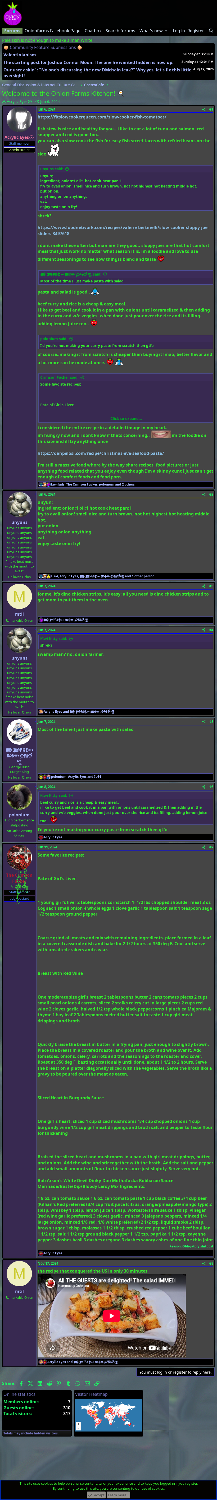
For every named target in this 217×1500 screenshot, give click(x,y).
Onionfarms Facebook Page (52, 31)
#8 (211, 1263)
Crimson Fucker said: (59, 377)
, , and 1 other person (103, 576)
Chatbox (93, 31)
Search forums (120, 31)
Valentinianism (19, 55)
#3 (211, 586)
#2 (211, 494)
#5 (211, 721)
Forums (12, 31)
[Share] (203, 109)
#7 (211, 847)
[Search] (211, 31)
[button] (166, 31)
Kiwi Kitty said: (53, 638)
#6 (211, 786)
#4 (211, 630)
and (79, 712)
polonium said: (53, 338)
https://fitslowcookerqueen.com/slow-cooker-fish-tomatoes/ (102, 117)
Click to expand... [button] (126, 418)
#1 (211, 109)
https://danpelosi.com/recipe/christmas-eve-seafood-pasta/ (101, 453)
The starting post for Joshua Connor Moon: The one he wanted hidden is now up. (88, 62)
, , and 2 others (93, 484)
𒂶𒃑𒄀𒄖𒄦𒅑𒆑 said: (70, 274)
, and (76, 777)
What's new (151, 31)
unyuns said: (51, 168)
